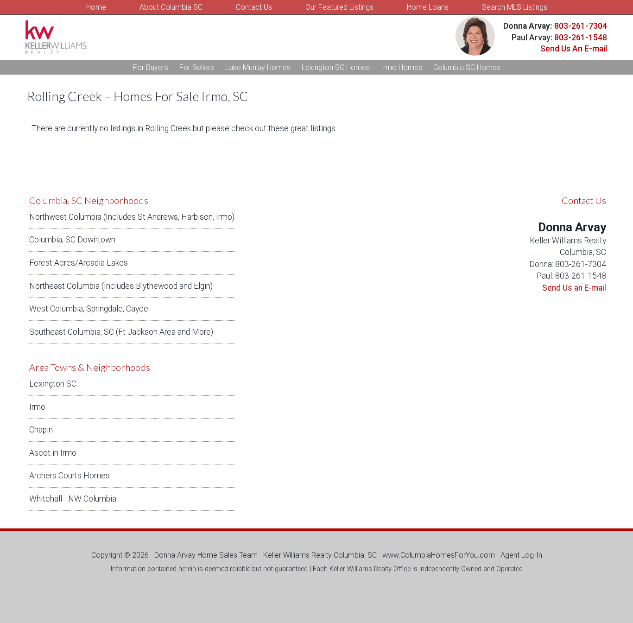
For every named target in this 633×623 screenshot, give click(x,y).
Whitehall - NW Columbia (72, 498)
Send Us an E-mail (574, 287)
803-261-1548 (580, 37)
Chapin (41, 429)
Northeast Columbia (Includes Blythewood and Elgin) (121, 286)
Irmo (37, 407)
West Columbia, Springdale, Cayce (88, 308)
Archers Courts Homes (69, 475)
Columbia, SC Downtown (72, 239)
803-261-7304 (579, 26)
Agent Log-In (521, 555)
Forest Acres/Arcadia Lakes (78, 262)
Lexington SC (52, 383)
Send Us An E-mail (573, 48)
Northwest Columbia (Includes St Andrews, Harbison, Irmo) (131, 217)
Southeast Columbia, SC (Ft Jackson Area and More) (121, 332)
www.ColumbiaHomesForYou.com (438, 555)
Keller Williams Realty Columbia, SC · (322, 555)
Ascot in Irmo (52, 453)
